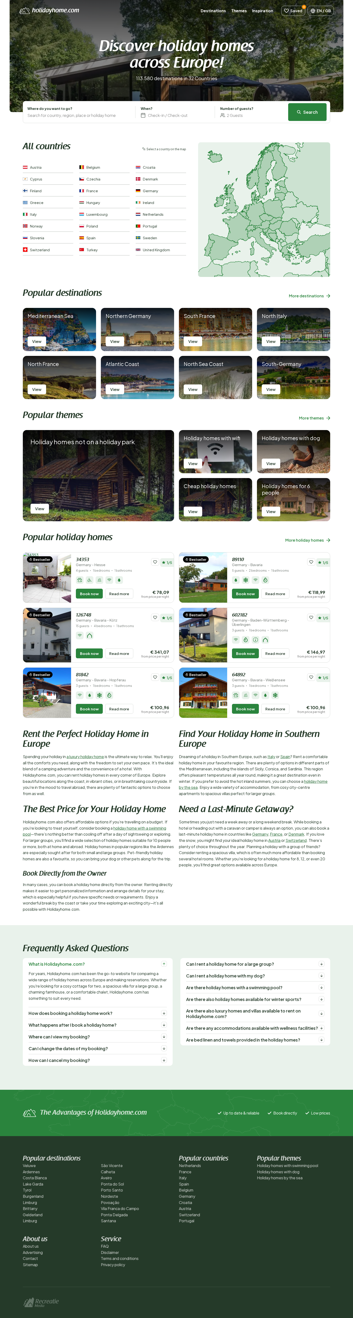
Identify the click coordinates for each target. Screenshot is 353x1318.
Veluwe (29, 1165)
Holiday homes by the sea (280, 1177)
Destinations (213, 10)
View (37, 341)
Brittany (30, 1208)
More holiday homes (304, 540)
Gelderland (33, 1214)
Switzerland (296, 840)
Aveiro (106, 1177)
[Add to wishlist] (155, 562)
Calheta (108, 1171)
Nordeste (109, 1196)
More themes (311, 417)
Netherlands (190, 1165)
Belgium (186, 1189)
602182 (260, 620)
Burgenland (33, 1196)
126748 (96, 617)
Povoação (110, 1202)
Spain (285, 756)
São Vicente (112, 1165)
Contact (30, 1258)
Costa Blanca (35, 1177)
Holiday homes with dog (278, 1171)
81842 (101, 677)
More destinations (306, 295)
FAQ (105, 1246)
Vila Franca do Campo (120, 1208)
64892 (258, 677)
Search (310, 112)
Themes (239, 10)
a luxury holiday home (85, 756)
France (276, 834)
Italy (271, 756)
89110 (247, 562)
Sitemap (30, 1264)
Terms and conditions (120, 1258)
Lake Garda (33, 1183)
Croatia (185, 1202)
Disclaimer (110, 1252)
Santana (108, 1220)
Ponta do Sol (112, 1183)
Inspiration (262, 10)
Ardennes (31, 1171)
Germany (260, 834)
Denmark (296, 834)
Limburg (30, 1202)
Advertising (33, 1252)
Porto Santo (112, 1189)
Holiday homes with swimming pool (287, 1165)
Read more (119, 593)
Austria (274, 840)
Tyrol (27, 1189)
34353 (90, 562)
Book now (89, 593)
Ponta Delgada (114, 1214)
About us (31, 1246)
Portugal (186, 1220)
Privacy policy (113, 1264)
